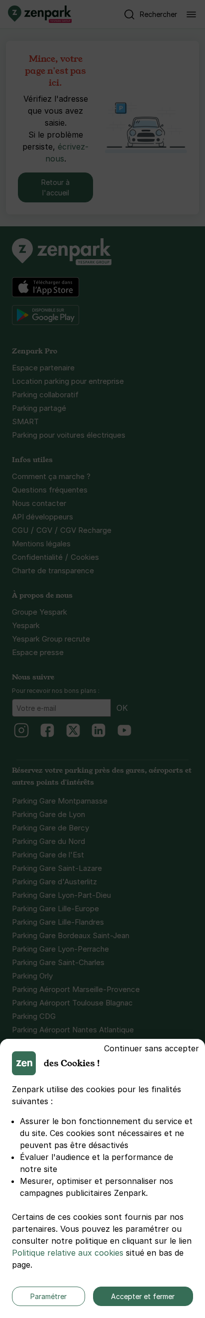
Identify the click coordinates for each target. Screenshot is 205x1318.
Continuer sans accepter (151, 1048)
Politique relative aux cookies (67, 1253)
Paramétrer (48, 1296)
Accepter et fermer (143, 1296)
